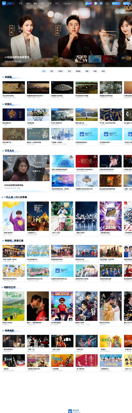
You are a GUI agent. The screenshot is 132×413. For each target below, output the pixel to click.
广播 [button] (49, 3)
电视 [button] (42, 3)
